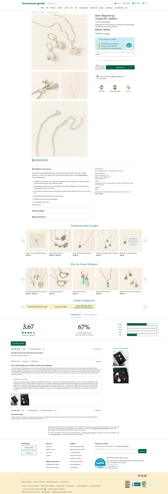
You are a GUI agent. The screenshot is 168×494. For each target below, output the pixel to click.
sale (126, 8)
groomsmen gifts (55, 434)
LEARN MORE (112, 467)
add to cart (120, 67)
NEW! (42, 8)
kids (76, 8)
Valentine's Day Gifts (52, 482)
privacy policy (60, 486)
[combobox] (79, 3)
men (71, 8)
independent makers (52, 464)
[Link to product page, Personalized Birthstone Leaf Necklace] (37, 279)
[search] (49, 3)
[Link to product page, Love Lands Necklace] (60, 279)
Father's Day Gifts (27, 482)
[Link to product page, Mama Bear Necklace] (60, 240)
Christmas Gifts (64, 482)
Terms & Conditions (123, 446)
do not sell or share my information (33, 489)
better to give (50, 449)
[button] (84, 17)
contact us (29, 453)
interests (59, 8)
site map (24, 486)
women (66, 8)
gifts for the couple (88, 432)
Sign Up (142, 451)
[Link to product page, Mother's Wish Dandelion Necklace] (107, 240)
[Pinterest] (142, 475)
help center (29, 447)
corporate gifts (119, 8)
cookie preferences (81, 486)
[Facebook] (139, 475)
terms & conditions (33, 486)
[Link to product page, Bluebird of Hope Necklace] (131, 240)
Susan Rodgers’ (82, 175)
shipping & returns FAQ (77, 449)
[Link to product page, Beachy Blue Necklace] (107, 279)
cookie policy (70, 486)
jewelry (101, 8)
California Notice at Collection (56, 489)
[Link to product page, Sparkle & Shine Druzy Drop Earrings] (131, 279)
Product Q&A (99, 193)
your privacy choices (95, 486)
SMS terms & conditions (47, 486)
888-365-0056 (46, 492)
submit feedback (75, 464)
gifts (47, 8)
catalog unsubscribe (76, 461)
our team (49, 452)
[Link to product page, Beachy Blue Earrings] (84, 279)
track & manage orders (77, 446)
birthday (52, 8)
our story (49, 446)
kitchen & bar (93, 8)
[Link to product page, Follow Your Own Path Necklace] (37, 240)
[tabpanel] (84, 371)
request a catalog (75, 458)
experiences (109, 8)
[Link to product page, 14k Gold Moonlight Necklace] (84, 240)
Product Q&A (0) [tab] (90, 314)
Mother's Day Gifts (39, 482)
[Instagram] (145, 475)
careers (48, 455)
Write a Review (18, 343)
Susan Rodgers (106, 22)
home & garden (83, 8)
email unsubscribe (75, 455)
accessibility (74, 467)
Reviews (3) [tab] (76, 314)
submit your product (52, 467)
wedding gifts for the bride (100, 428)
